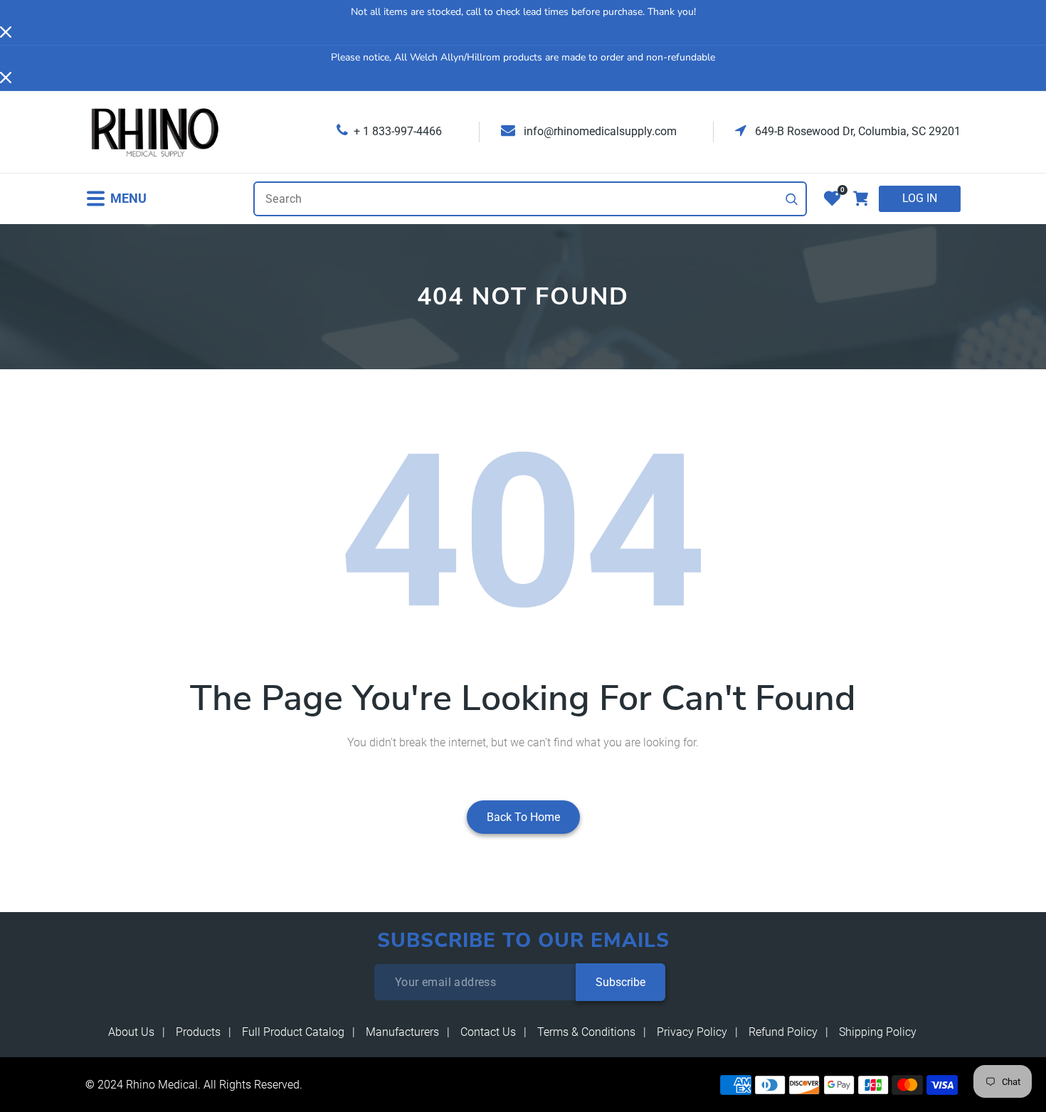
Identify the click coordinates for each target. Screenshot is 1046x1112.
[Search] (792, 199)
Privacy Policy (692, 1032)
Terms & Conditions (586, 1032)
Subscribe (620, 982)
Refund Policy (783, 1032)
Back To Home (523, 817)
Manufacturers (402, 1032)
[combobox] (530, 198)
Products (198, 1032)
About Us (131, 1032)
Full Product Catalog (293, 1032)
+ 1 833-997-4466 (398, 131)
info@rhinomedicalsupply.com (599, 131)
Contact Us (488, 1032)
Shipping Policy (877, 1032)
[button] (116, 199)
